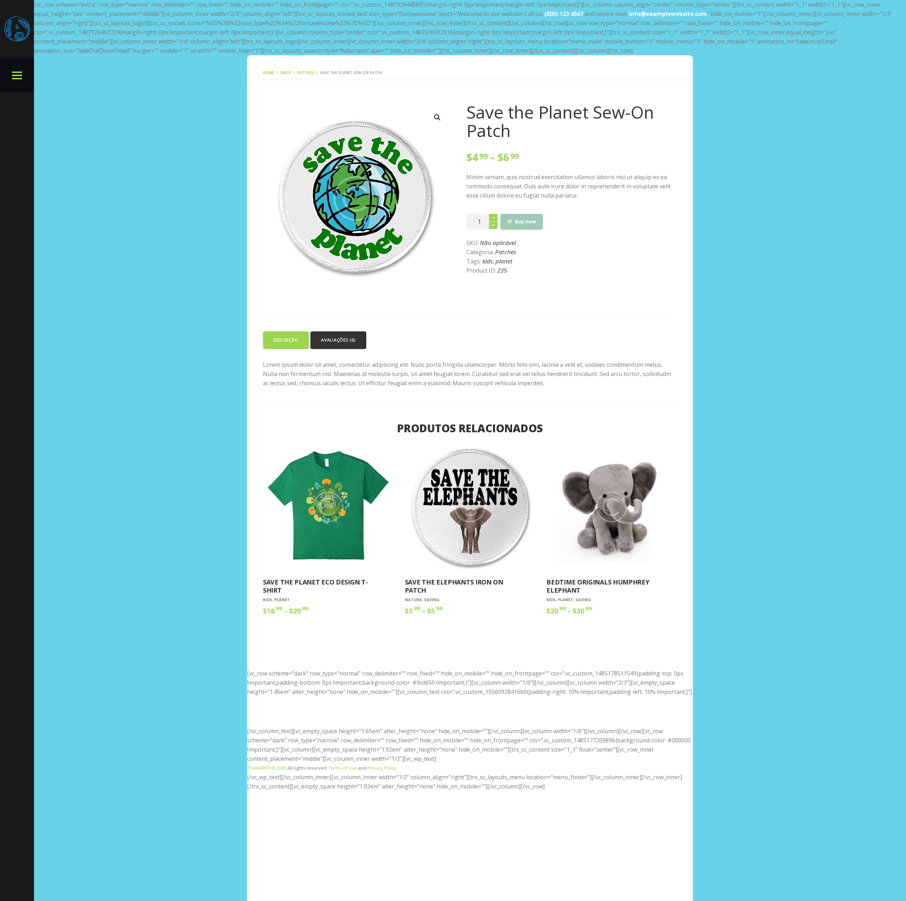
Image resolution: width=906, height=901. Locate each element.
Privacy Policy (381, 768)
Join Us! (470, 718)
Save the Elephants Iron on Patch (454, 586)
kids (487, 261)
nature (413, 599)
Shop (285, 72)
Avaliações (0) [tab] (338, 340)
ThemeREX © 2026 (266, 768)
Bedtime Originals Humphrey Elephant (597, 586)
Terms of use (342, 768)
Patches (305, 72)
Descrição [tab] (286, 340)
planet (503, 261)
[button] (437, 117)
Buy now (525, 221)
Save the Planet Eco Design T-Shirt (315, 586)
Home (268, 72)
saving (432, 599)
